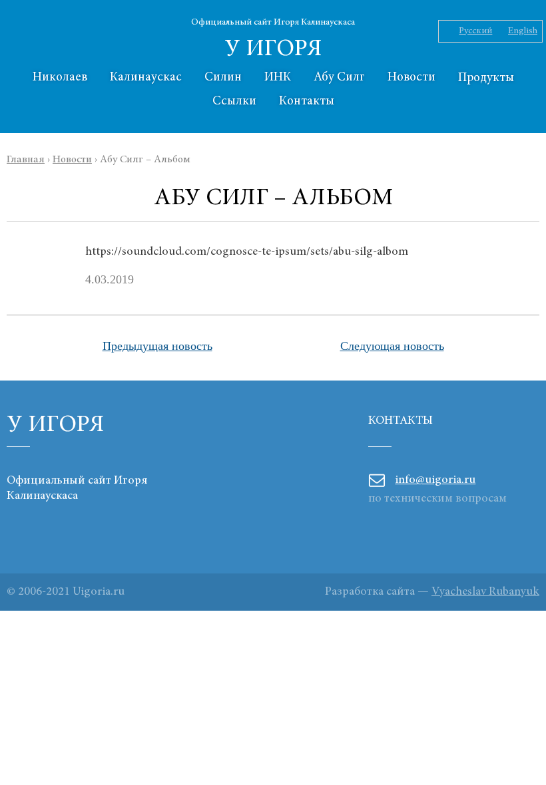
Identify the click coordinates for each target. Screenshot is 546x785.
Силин (223, 77)
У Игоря (273, 50)
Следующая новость (392, 346)
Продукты (486, 78)
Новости (411, 77)
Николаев (60, 77)
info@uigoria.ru (435, 480)
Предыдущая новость (157, 346)
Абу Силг (339, 77)
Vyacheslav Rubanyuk (485, 592)
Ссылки (234, 101)
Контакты (306, 101)
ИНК (277, 77)
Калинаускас (146, 77)
